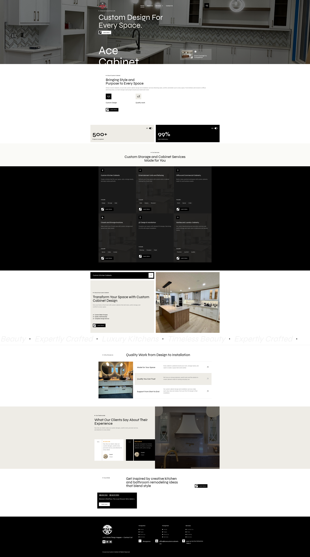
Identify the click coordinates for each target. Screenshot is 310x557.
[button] (207, 5)
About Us (150, 6)
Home (142, 6)
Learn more (104, 504)
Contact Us (169, 6)
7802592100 (147, 541)
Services (158, 6)
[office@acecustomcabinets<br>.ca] (156, 541)
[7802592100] (140, 541)
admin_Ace (104, 495)
